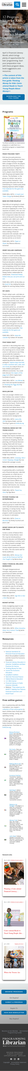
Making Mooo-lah (15, 764)
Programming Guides (15, 1032)
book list (8, 284)
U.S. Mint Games (11, 681)
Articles (22, 1055)
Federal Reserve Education (14, 679)
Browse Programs (14, 992)
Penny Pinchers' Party (14, 732)
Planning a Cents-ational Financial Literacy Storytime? (12, 891)
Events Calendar (14, 1054)
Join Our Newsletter (14, 1012)
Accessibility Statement (18, 1062)
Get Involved (24, 1031)
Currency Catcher (15, 775)
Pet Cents (12, 749)
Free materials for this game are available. (12, 330)
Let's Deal (13, 836)
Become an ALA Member (10, 1031)
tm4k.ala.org (19, 423)
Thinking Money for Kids (13, 668)
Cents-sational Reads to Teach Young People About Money (13, 933)
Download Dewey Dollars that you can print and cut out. (13, 277)
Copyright (6, 1062)
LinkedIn (18, 1059)
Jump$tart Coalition (12, 675)
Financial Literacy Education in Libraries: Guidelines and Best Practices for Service (15, 664)
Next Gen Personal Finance (14, 677)
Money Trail (13, 820)
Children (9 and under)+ (16, 860)
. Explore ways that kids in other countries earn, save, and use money (13, 364)
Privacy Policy (14, 1064)
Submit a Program (14, 1002)
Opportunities (10, 1055)
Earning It (13, 790)
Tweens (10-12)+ (19, 944)
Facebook (11, 1059)
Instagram (15, 1059)
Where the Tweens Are (12, 972)
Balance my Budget (13, 805)
